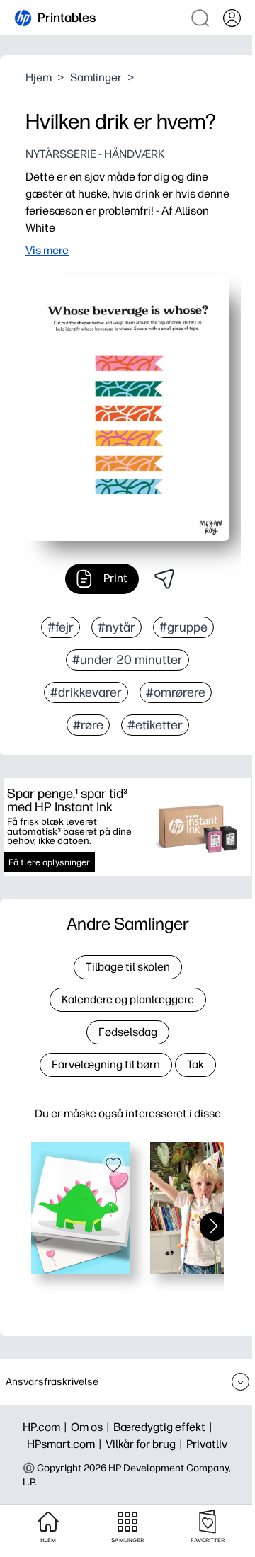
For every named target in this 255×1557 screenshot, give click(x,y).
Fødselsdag (127, 1032)
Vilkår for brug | (146, 1444)
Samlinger (96, 77)
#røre (88, 725)
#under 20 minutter (127, 660)
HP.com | (47, 1427)
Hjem (39, 77)
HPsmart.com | (66, 1444)
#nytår (116, 627)
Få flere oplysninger (49, 862)
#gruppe (183, 627)
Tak (195, 1064)
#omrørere (175, 692)
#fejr (60, 627)
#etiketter (155, 725)
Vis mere (47, 250)
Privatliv (206, 1444)
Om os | (92, 1427)
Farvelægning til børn (106, 1064)
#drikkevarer (86, 692)
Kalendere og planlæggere (128, 999)
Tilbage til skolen (128, 967)
